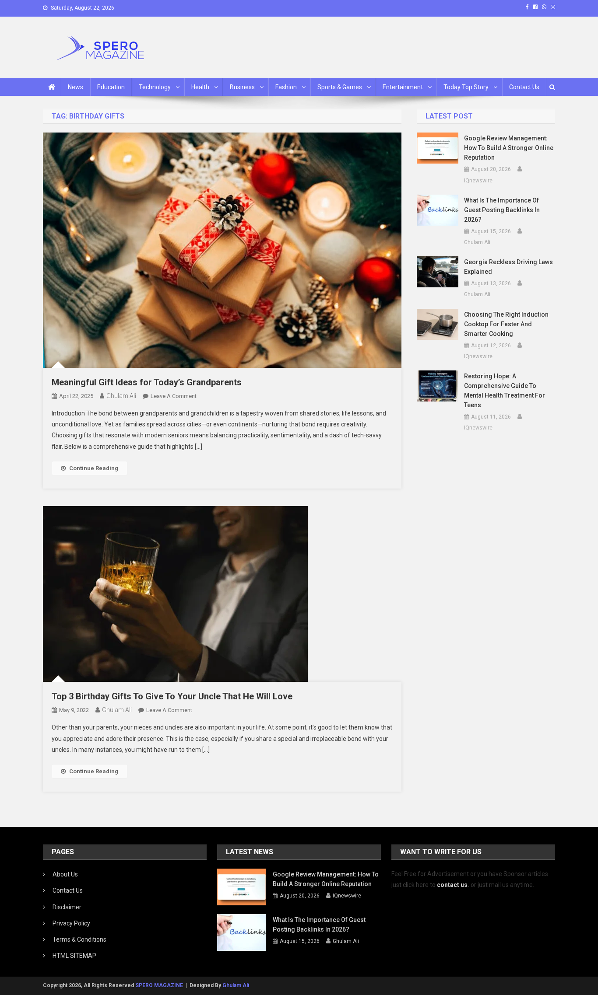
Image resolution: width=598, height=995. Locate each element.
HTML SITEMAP (74, 955)
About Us (65, 874)
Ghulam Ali (121, 395)
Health (200, 87)
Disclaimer (67, 907)
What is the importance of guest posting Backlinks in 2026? (502, 210)
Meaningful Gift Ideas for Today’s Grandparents (147, 382)
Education (111, 87)
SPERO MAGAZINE (159, 985)
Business (242, 87)
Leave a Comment (174, 396)
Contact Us (524, 87)
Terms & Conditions (79, 939)
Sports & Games (339, 87)
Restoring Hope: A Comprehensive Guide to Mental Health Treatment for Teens (504, 390)
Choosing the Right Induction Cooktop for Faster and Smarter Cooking (506, 324)
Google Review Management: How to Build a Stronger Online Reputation (508, 148)
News (75, 87)
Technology (155, 87)
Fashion (286, 87)
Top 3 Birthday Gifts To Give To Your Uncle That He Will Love (172, 696)
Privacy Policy (71, 923)
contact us (452, 884)
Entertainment (403, 87)
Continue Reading (93, 468)
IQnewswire (478, 181)
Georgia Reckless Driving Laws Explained (508, 266)
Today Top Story (466, 87)
